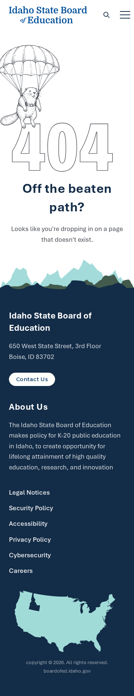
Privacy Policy (30, 539)
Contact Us (32, 379)
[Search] (106, 14)
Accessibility (28, 523)
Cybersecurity (30, 555)
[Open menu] (125, 15)
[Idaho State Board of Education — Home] (48, 14)
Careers (21, 571)
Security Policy (31, 508)
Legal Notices (29, 492)
